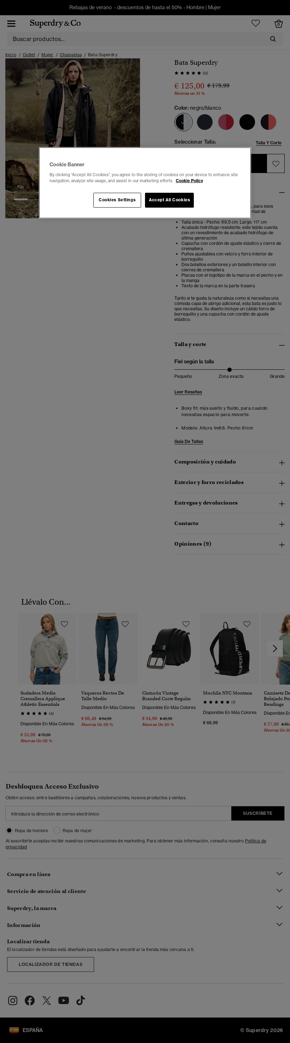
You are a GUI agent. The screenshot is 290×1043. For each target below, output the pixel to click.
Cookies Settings (117, 199)
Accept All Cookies (169, 199)
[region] (145, 183)
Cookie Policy (189, 180)
